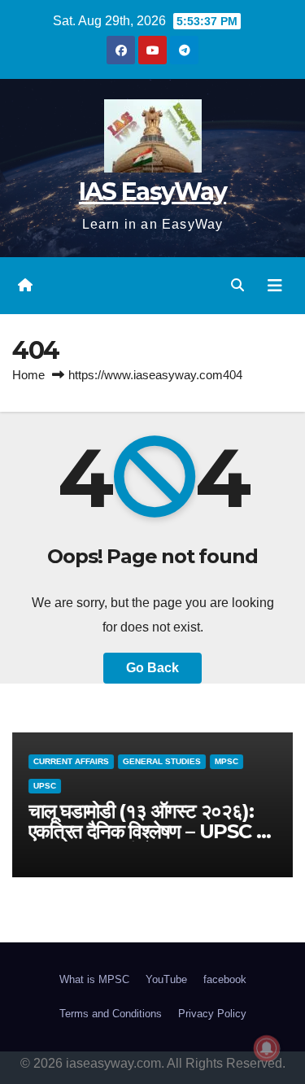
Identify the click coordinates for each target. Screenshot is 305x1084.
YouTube (166, 979)
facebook (224, 979)
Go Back (152, 668)
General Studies (162, 761)
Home (28, 375)
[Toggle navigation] (275, 285)
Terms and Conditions (110, 1014)
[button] (237, 285)
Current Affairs (71, 761)
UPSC (44, 785)
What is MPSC (94, 979)
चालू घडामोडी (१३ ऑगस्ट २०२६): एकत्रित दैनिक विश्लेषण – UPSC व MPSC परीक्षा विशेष (146, 831)
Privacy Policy (212, 1014)
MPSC (226, 761)
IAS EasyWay (152, 192)
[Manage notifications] (267, 1048)
